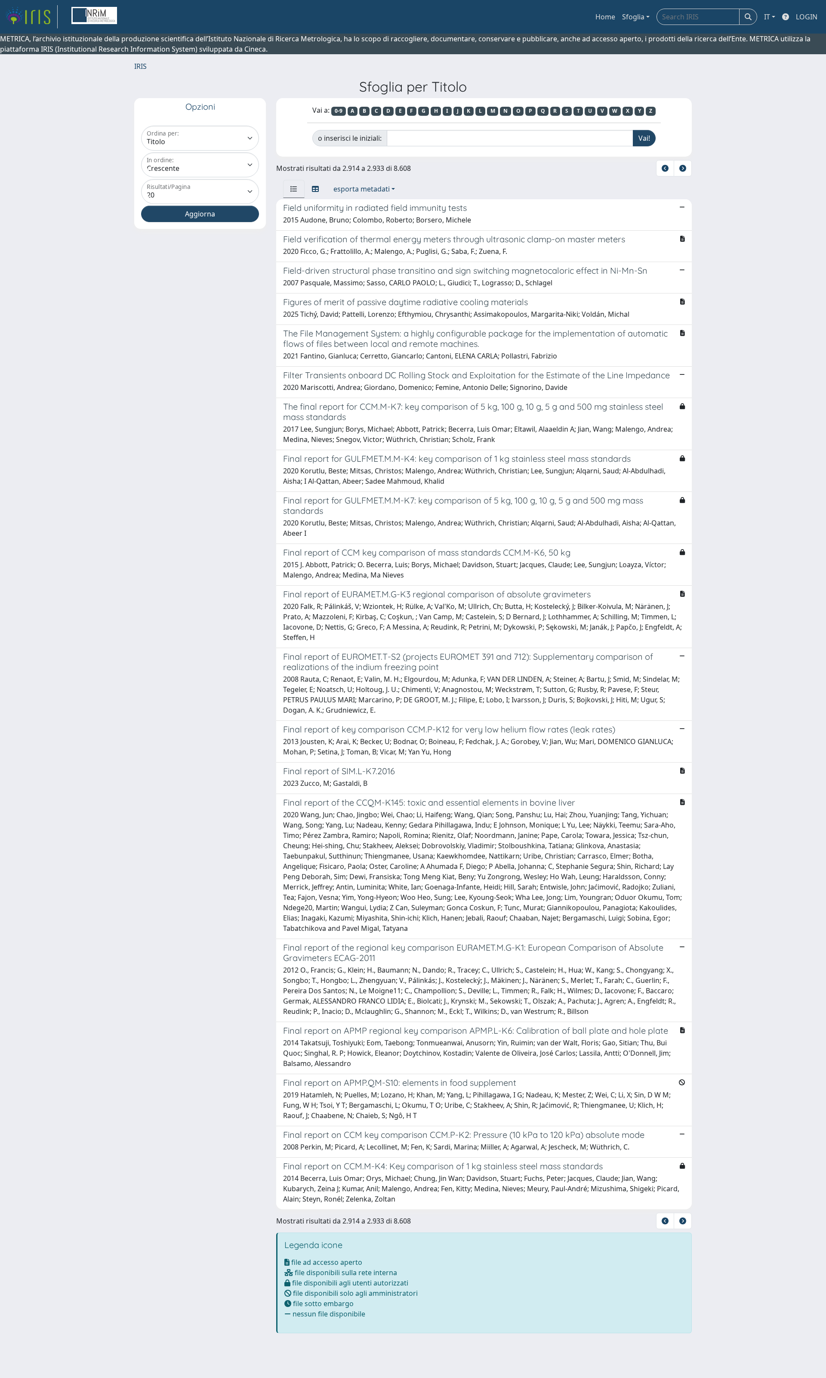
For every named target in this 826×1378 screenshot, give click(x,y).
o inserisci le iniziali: (350, 138)
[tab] (294, 189)
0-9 (338, 110)
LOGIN (806, 17)
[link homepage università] (94, 16)
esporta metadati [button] (361, 189)
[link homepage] (31, 16)
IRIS (140, 66)
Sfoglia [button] (633, 17)
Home (605, 17)
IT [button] (767, 17)
